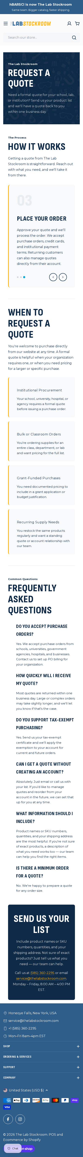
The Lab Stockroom (31, 1134)
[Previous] (53, 277)
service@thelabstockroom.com (41, 978)
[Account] (69, 23)
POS (52, 1134)
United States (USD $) (26, 1090)
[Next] (63, 277)
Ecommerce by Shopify (22, 1140)
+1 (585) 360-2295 (22, 1028)
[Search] (74, 37)
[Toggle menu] (5, 23)
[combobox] (41, 37)
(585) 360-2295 (42, 973)
